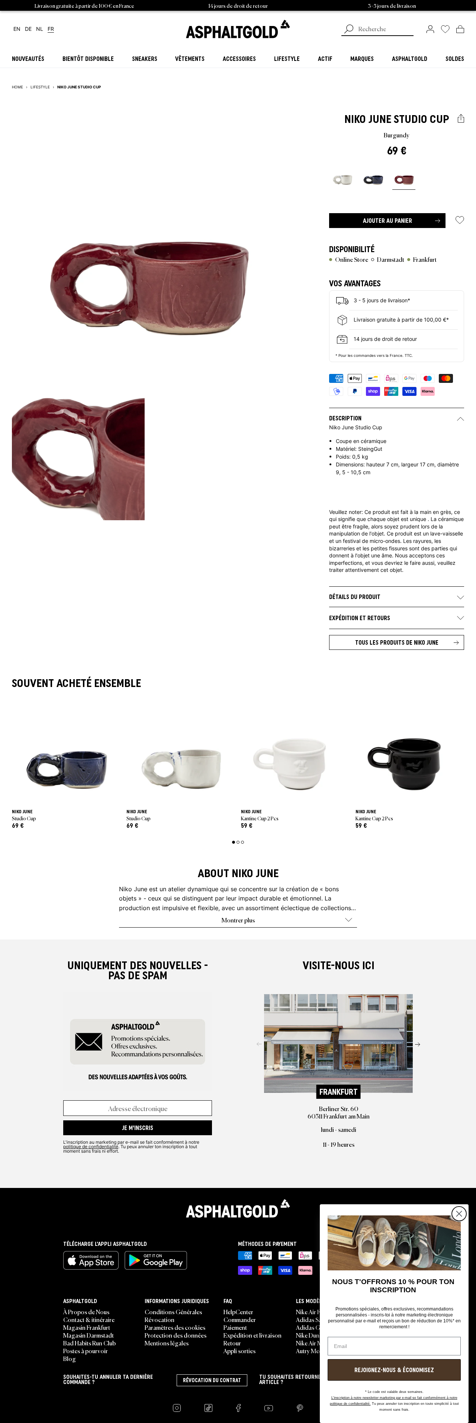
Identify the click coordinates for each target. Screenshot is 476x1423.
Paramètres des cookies (175, 1327)
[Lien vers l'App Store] (91, 1260)
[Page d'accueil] (238, 1208)
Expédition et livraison (252, 1335)
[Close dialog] (459, 1213)
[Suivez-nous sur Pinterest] (300, 1408)
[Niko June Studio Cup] (342, 176)
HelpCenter (238, 1312)
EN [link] (16, 29)
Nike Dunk (309, 1335)
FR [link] (51, 29)
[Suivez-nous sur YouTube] (268, 1408)
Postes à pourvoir (85, 1351)
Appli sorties (239, 1351)
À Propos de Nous (86, 1312)
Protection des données (175, 1335)
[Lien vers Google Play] (156, 1260)
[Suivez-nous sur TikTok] (208, 1408)
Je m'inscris (137, 1127)
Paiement (235, 1327)
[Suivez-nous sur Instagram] (177, 1408)
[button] (461, 118)
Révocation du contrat (212, 1380)
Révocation (159, 1319)
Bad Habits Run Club (89, 1343)
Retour (232, 1343)
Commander (239, 1319)
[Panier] (460, 29)
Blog (69, 1358)
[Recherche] (348, 29)
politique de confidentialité (90, 1146)
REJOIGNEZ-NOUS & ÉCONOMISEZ (394, 1370)
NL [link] (39, 29)
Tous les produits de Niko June (396, 642)
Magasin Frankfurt (86, 1327)
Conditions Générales (173, 1312)
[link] (238, 29)
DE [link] (28, 29)
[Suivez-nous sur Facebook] (238, 1408)
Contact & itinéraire (89, 1319)
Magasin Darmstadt (88, 1335)
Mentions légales (167, 1343)
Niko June (367, 119)
